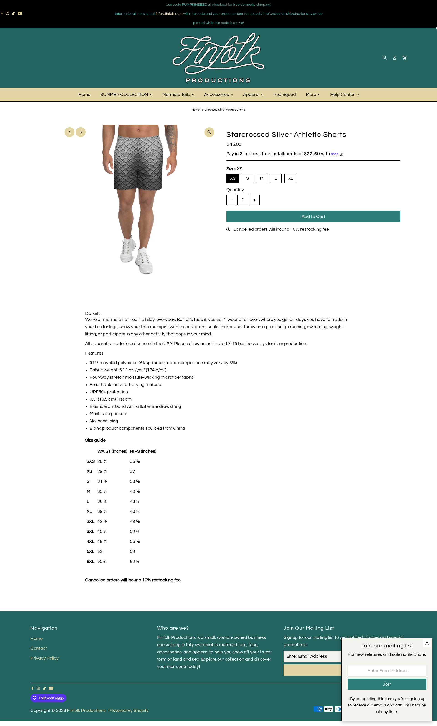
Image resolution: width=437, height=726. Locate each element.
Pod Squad (284, 94)
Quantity (235, 190)
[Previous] (115, 14)
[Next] (322, 14)
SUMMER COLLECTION (124, 94)
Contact (38, 648)
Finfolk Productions (86, 710)
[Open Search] (385, 58)
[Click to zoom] (209, 132)
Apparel (251, 94)
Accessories (217, 94)
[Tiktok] (13, 13)
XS (233, 178)
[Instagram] (7, 13)
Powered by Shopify (128, 710)
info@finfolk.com (169, 13)
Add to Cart (313, 216)
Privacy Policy (44, 658)
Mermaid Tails (176, 94)
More (311, 94)
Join (387, 684)
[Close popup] (427, 643)
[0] (404, 58)
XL (290, 178)
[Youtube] (19, 13)
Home (84, 94)
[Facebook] (2, 13)
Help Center (343, 94)
